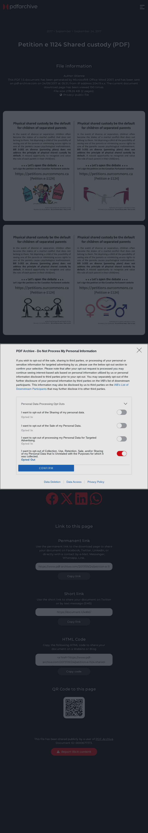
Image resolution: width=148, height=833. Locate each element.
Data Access (74, 481)
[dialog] (74, 416)
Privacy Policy (95, 481)
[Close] (140, 351)
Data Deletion (52, 481)
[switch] (122, 412)
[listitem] (74, 404)
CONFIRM (46, 468)
